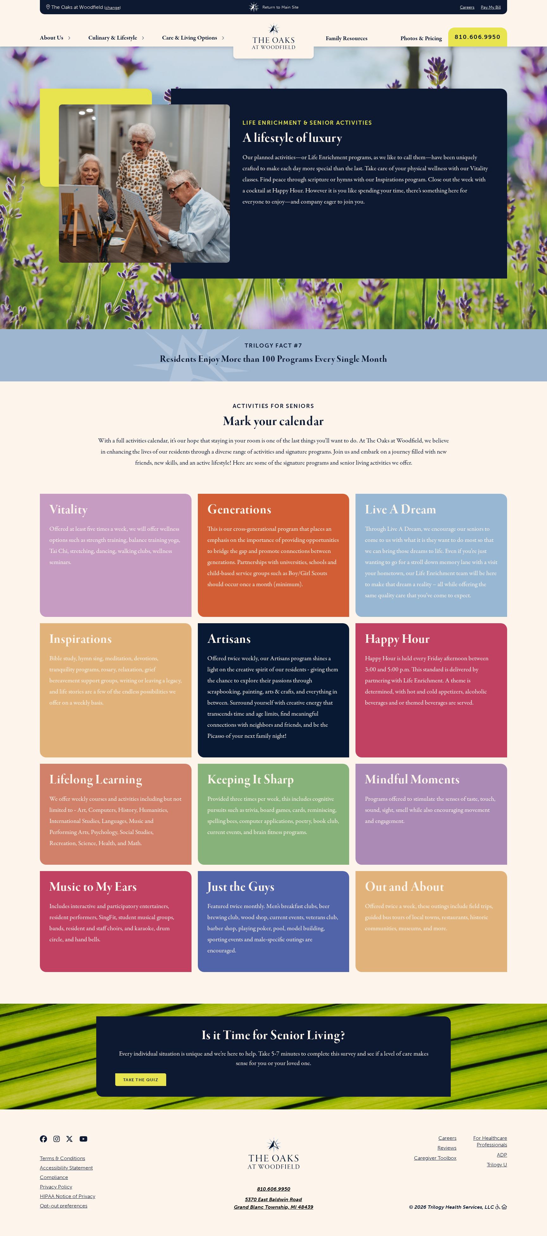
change (112, 7)
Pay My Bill (491, 7)
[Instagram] (56, 1140)
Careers (467, 7)
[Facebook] (43, 1140)
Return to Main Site (280, 7)
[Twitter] (69, 1140)
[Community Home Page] (273, 36)
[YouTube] (83, 1140)
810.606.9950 (478, 37)
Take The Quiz (140, 1079)
